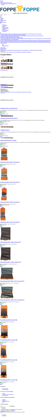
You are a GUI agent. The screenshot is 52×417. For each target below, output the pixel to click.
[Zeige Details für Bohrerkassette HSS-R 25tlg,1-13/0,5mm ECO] (4, 200)
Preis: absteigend (23, 52)
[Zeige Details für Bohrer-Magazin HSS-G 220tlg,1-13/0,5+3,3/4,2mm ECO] (6, 297)
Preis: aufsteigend (17, 52)
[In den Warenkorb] (1, 114)
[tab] (4, 414)
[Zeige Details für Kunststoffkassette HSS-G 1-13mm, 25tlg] (3, 377)
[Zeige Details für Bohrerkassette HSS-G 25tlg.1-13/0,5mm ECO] (3, 220)
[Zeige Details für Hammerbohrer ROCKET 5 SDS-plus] (6, 138)
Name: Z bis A (11, 52)
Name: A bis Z (7, 52)
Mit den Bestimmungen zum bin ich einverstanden (12, 409)
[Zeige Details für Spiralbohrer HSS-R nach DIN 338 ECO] (6, 116)
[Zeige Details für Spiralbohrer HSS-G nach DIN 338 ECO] (6, 106)
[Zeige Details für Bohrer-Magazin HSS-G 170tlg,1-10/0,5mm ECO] (5, 260)
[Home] (2, 44)
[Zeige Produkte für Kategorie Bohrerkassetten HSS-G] (6, 69)
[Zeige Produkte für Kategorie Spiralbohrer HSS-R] (6, 64)
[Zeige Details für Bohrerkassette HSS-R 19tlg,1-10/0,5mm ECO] (4, 160)
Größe (7, 123)
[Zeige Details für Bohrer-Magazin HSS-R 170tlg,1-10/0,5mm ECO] (5, 240)
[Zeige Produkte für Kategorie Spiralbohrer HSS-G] (6, 83)
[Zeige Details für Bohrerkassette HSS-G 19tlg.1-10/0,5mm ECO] (4, 180)
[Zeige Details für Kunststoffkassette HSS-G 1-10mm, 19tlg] (4, 337)
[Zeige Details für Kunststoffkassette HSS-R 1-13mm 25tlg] (3, 357)
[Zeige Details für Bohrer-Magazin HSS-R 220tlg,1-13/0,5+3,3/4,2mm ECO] (6, 279)
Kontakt (1, 0)
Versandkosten (13, 410)
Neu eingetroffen (28, 52)
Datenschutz (13, 409)
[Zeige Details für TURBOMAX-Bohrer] (6, 128)
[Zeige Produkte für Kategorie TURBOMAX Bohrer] (6, 85)
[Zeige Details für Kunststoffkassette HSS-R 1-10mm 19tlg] (4, 317)
